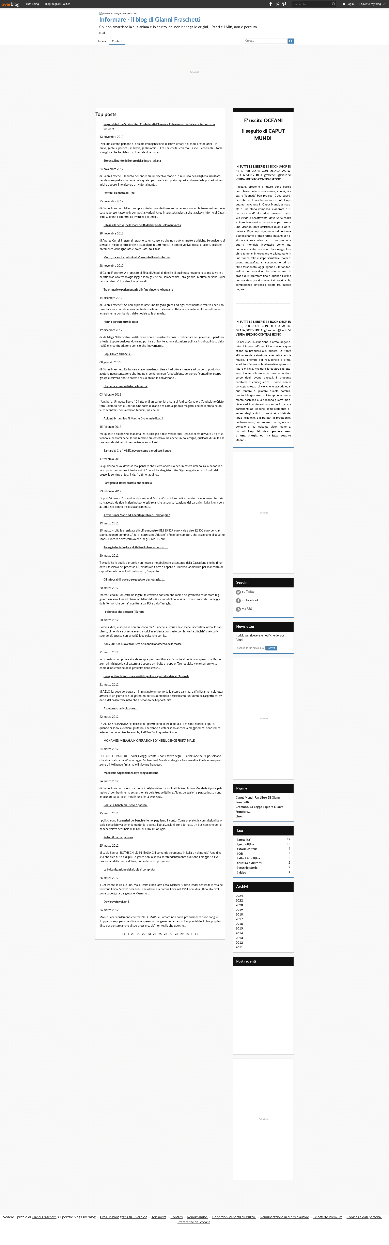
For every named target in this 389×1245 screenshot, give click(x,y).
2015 (239, 928)
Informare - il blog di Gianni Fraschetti (150, 20)
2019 (239, 909)
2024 (239, 895)
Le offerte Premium (327, 1217)
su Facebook (250, 600)
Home (102, 41)
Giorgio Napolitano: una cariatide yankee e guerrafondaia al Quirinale (146, 676)
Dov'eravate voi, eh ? (116, 902)
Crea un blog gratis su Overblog (123, 1217)
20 (132, 934)
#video (241, 872)
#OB (240, 853)
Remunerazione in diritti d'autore (284, 1217)
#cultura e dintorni (249, 863)
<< (123, 934)
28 (176, 934)
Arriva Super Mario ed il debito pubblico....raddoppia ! (137, 515)
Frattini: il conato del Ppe (119, 193)
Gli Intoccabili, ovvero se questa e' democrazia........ (134, 579)
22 (143, 934)
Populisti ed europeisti (117, 354)
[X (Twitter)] (277, 4)
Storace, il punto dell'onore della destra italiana (132, 160)
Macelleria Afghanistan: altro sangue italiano (131, 773)
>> (196, 934)
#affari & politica (248, 858)
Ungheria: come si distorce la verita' (125, 386)
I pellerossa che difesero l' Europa (124, 612)
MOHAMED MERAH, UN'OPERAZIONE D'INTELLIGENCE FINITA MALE (149, 740)
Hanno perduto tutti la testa (121, 322)
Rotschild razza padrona (118, 837)
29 (182, 934)
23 (149, 934)
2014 (239, 933)
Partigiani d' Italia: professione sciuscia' (128, 483)
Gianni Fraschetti (44, 1217)
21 (138, 934)
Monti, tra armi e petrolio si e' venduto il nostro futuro (137, 257)
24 (154, 934)
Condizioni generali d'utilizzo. (234, 1217)
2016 (239, 923)
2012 (239, 942)
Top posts (159, 1217)
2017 (239, 919)
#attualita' (244, 839)
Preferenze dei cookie (193, 1222)
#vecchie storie (247, 867)
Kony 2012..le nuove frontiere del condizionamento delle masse (143, 644)
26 (165, 934)
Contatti (117, 41)
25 (160, 934)
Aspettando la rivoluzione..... (121, 708)
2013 (239, 938)
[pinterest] (284, 4)
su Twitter (248, 591)
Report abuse (197, 1217)
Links (239, 816)
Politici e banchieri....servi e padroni (125, 805)
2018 (239, 914)
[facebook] (270, 4)
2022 (239, 900)
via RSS (247, 608)
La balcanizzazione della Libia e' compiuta (129, 869)
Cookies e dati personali (364, 1217)
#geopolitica (245, 844)
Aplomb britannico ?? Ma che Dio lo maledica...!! (133, 418)
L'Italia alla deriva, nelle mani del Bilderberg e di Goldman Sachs (142, 225)
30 (187, 934)
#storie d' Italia (247, 849)
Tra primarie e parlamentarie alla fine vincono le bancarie (138, 289)
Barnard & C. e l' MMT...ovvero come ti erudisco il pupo (137, 450)
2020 (239, 905)
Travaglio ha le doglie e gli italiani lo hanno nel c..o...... (136, 547)
